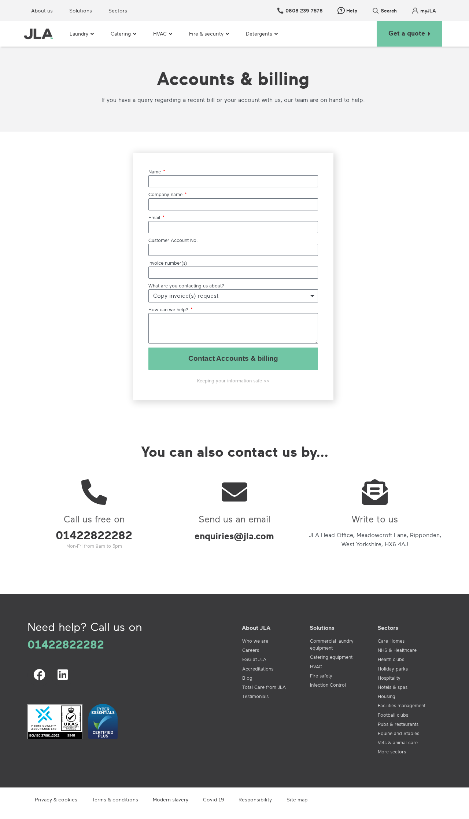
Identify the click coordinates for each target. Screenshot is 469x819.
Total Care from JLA (264, 687)
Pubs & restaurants (398, 724)
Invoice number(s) (167, 263)
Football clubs (393, 715)
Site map (297, 799)
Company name (166, 194)
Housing (386, 696)
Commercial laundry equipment (332, 644)
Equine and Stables (398, 733)
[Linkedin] (62, 674)
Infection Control (328, 685)
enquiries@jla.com (234, 535)
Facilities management (401, 705)
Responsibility (255, 799)
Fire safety (321, 676)
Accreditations (257, 669)
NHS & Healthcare (397, 650)
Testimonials (255, 696)
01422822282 (94, 535)
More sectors (392, 751)
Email (155, 217)
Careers (250, 650)
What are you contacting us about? (186, 286)
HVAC (316, 666)
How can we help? (169, 309)
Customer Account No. (173, 240)
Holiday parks (393, 669)
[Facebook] (39, 674)
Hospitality (389, 678)
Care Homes (391, 641)
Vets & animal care (398, 742)
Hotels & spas (392, 687)
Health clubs (391, 659)
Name (155, 172)
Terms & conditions (115, 799)
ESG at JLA (254, 659)
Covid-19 (213, 799)
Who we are (255, 641)
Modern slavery (170, 799)
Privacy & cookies (56, 799)
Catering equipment (331, 657)
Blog (247, 678)
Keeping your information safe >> (233, 380)
